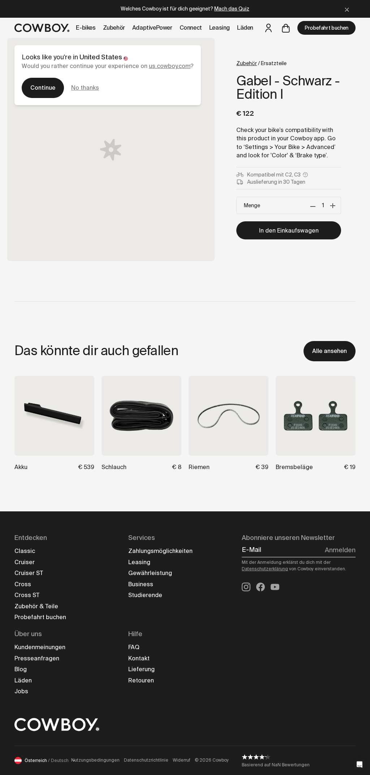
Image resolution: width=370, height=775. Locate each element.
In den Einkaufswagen (289, 230)
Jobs (21, 691)
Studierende (145, 595)
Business (140, 584)
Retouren (141, 680)
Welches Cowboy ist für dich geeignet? (185, 8)
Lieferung (141, 669)
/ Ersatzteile (261, 63)
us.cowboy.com (169, 66)
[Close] (347, 9)
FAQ (133, 647)
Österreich (47, 760)
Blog (20, 669)
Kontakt (139, 658)
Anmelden (340, 550)
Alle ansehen (329, 351)
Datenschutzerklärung (265, 569)
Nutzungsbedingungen (95, 760)
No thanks (85, 87)
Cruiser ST (28, 573)
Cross (22, 584)
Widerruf (181, 760)
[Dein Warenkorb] (285, 28)
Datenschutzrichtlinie (146, 760)
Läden (23, 680)
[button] (359, 764)
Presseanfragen (36, 658)
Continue (42, 87)
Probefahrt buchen (326, 28)
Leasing (139, 562)
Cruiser (24, 562)
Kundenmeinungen (39, 647)
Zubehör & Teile (36, 606)
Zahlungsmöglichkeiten (160, 551)
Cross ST (26, 595)
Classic (24, 551)
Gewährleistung (150, 573)
